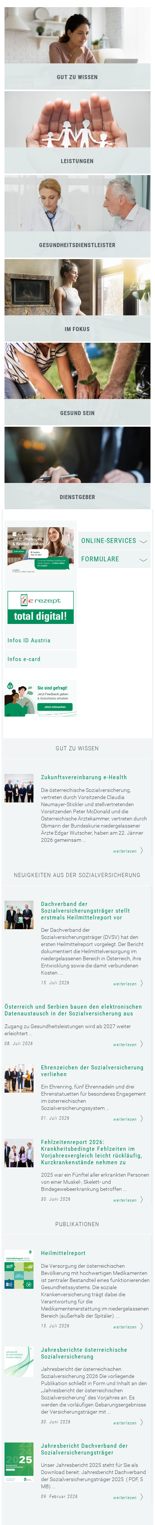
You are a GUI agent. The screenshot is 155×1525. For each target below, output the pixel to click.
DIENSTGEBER (77, 497)
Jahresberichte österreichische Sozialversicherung (84, 1353)
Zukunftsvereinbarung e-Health (84, 777)
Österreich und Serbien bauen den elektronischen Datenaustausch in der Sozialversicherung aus (73, 1010)
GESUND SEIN (77, 413)
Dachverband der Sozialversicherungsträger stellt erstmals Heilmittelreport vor (85, 911)
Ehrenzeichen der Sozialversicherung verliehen (92, 1071)
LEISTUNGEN (77, 161)
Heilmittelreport (63, 1253)
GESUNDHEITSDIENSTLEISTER (77, 245)
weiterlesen (125, 851)
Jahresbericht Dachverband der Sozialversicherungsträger (84, 1449)
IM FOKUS (77, 329)
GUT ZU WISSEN (77, 77)
